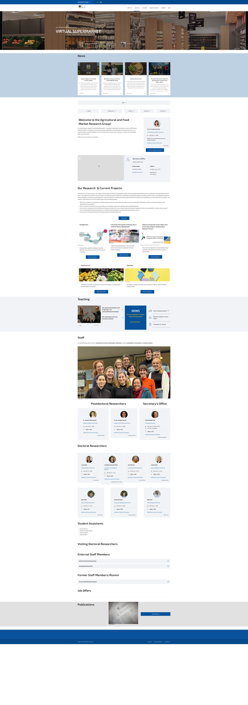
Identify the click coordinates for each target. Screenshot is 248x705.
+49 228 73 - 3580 (89, 426)
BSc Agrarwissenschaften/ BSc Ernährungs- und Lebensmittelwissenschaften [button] (111, 309)
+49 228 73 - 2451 (153, 506)
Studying (144, 7)
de (97, 2)
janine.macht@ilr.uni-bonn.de (158, 468)
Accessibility (166, 641)
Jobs (169, 7)
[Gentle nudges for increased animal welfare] (97, 93)
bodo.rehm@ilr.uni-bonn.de (87, 502)
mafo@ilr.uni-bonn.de (137, 172)
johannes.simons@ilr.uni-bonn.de (122, 423)
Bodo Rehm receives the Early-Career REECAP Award (112, 79)
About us (129, 7)
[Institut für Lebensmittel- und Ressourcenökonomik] (82, 7)
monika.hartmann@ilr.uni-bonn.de (155, 132)
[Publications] (123, 614)
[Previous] (243, 48)
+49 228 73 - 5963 (87, 471)
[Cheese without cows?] (144, 93)
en (101, 2)
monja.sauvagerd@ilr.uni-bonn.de (122, 502)
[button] (99, 166)
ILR (57, 27)
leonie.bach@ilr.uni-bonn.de (87, 468)
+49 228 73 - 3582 (120, 506)
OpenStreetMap (120, 180)
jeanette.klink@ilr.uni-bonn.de (90, 423)
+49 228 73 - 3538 (153, 135)
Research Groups (154, 7)
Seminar (163, 7)
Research (137, 7)
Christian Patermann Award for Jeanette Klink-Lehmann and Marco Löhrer (159, 80)
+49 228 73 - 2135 (87, 506)
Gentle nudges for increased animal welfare (88, 79)
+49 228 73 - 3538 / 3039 (153, 426)
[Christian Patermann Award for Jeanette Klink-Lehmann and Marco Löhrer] (168, 93)
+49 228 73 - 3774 (110, 472)
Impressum (150, 641)
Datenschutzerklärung (158, 641)
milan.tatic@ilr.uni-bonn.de (153, 502)
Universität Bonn (83, 2)
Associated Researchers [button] (86, 566)
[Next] (246, 48)
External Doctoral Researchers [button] (87, 561)
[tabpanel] (124, 30)
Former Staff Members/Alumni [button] (88, 582)
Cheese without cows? (136, 79)
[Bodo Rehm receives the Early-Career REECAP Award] (121, 93)
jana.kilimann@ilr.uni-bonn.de (135, 468)
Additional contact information (154, 143)
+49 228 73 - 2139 (157, 471)
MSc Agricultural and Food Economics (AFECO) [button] (109, 318)
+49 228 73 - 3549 (120, 426)
